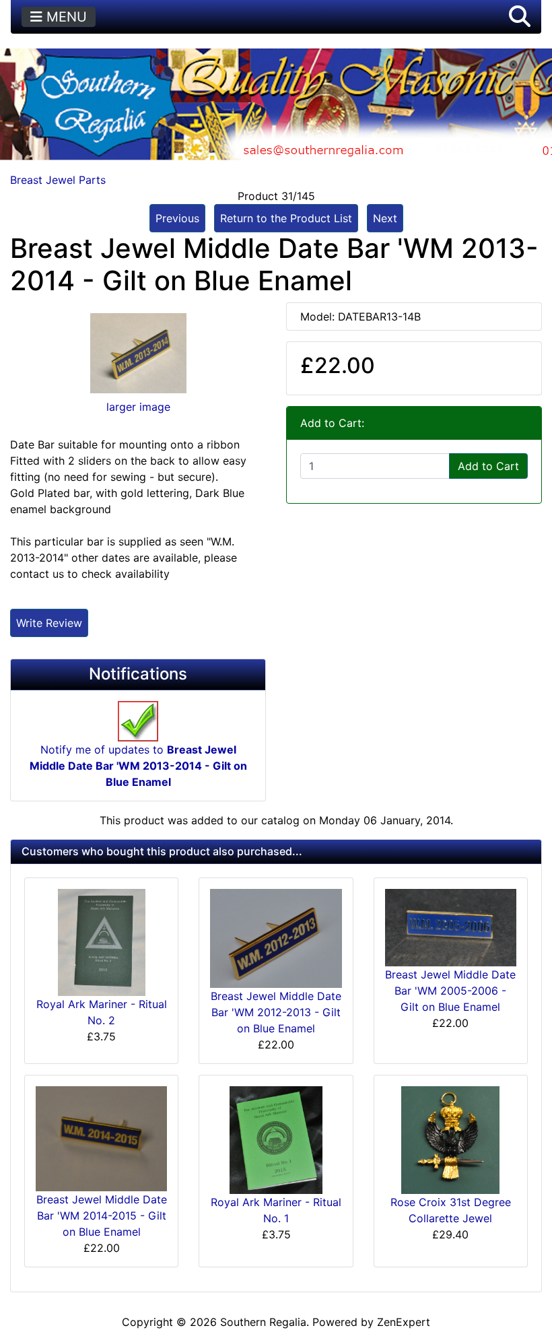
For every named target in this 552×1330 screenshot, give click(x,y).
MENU (64, 17)
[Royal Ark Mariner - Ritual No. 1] (276, 1139)
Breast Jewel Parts (58, 180)
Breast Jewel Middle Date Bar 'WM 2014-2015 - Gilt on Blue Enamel (101, 1215)
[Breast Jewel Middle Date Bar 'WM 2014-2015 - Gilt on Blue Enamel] (101, 1138)
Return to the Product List (286, 218)
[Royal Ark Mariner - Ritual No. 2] (101, 941)
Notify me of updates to (138, 766)
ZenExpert (403, 1322)
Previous (177, 218)
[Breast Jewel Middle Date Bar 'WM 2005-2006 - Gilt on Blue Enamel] (450, 926)
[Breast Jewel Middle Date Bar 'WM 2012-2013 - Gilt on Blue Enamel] (275, 937)
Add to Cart (488, 466)
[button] (519, 17)
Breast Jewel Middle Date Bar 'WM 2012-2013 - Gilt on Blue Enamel (276, 1012)
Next (385, 218)
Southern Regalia (263, 1322)
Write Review (49, 623)
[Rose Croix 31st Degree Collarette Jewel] (450, 1139)
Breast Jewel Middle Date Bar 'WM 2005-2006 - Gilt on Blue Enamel (450, 990)
